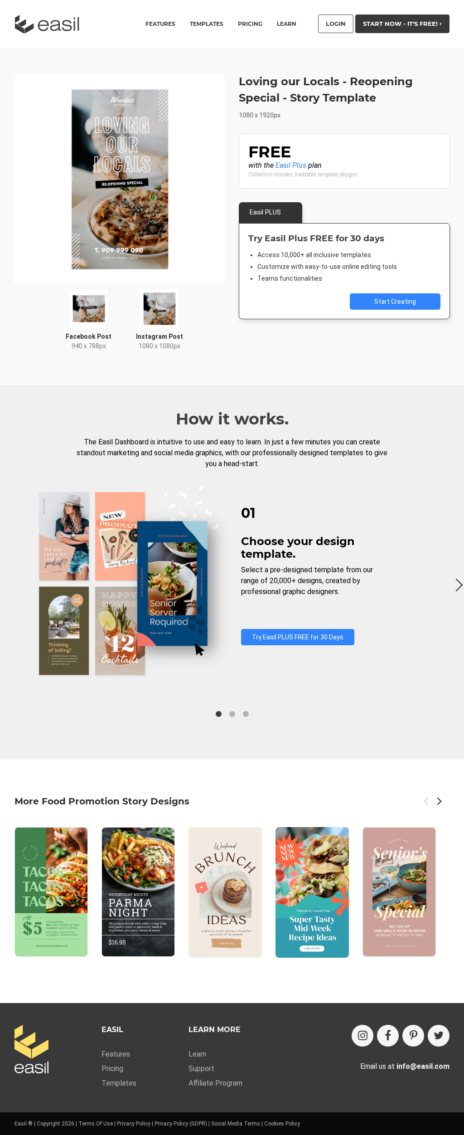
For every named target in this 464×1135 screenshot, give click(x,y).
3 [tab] (245, 714)
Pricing (250, 24)
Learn (286, 24)
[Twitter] (439, 1036)
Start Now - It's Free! (401, 23)
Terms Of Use (95, 1123)
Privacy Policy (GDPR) (181, 1123)
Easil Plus (291, 165)
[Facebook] (388, 1036)
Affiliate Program (215, 1083)
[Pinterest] (413, 1036)
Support (201, 1068)
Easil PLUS (265, 212)
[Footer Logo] (31, 1050)
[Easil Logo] (49, 24)
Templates (119, 1083)
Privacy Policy (133, 1123)
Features (116, 1054)
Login (336, 23)
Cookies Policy (282, 1123)
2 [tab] (232, 714)
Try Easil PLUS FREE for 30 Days (297, 637)
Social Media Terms (235, 1123)
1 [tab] (218, 714)
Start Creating (395, 301)
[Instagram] (362, 1036)
